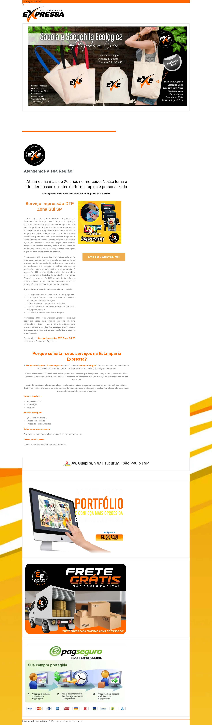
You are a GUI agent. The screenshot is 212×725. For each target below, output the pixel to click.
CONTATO (106, 120)
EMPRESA (41, 120)
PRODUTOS (89, 120)
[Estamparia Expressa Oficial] (23, 115)
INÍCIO (28, 120)
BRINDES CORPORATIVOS (65, 120)
